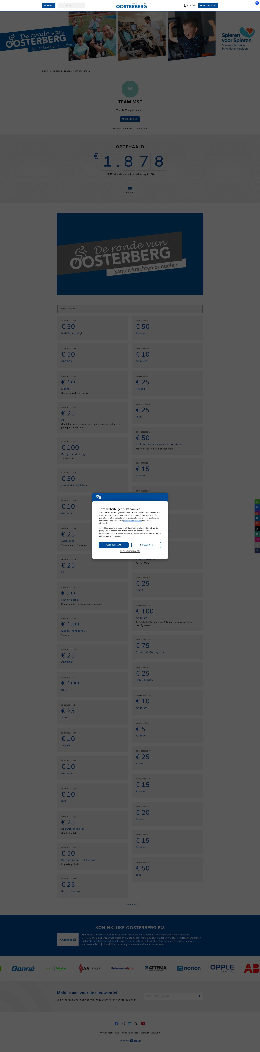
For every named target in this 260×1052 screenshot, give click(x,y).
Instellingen (146, 545)
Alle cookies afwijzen (130, 551)
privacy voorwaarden (132, 521)
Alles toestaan (114, 545)
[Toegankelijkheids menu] (257, 3)
